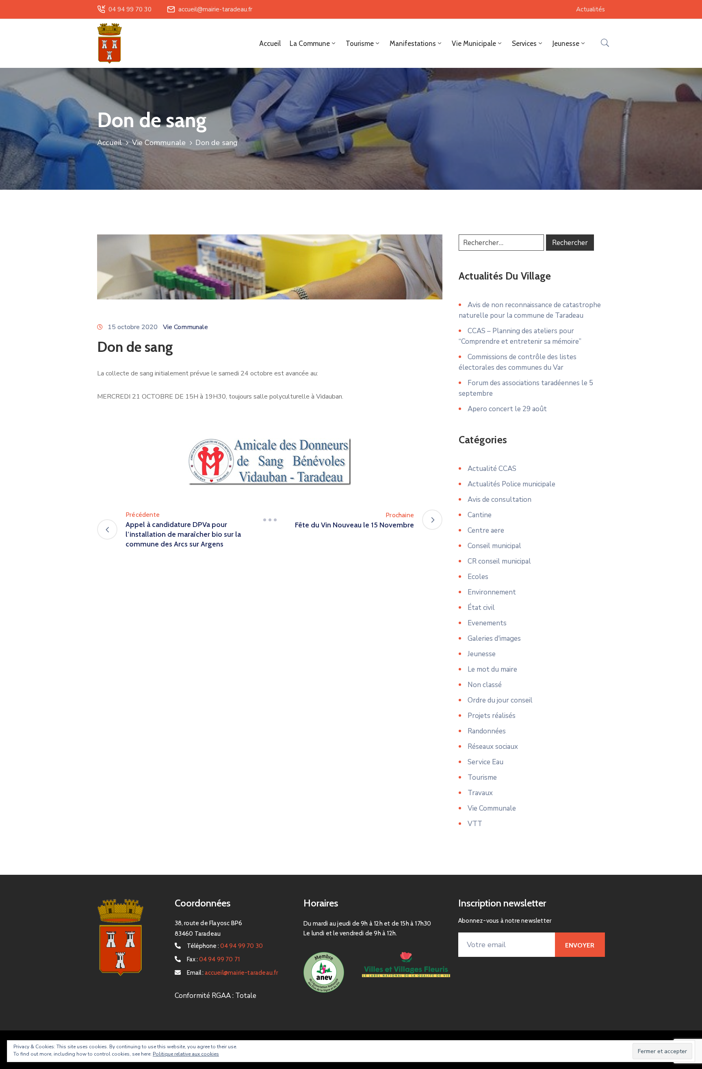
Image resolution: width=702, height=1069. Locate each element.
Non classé (485, 685)
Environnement (492, 592)
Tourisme (482, 777)
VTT (475, 823)
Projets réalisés (492, 715)
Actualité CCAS (492, 468)
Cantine (480, 515)
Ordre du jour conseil (500, 700)
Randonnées (487, 731)
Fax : (213, 959)
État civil (481, 607)
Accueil (270, 43)
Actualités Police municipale (511, 484)
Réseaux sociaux (493, 746)
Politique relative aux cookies (186, 1054)
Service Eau (485, 762)
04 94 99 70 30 (130, 9)
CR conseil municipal (499, 561)
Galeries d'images (494, 638)
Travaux (480, 793)
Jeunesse (482, 654)
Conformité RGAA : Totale (215, 995)
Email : (232, 972)
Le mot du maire (492, 669)
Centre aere (486, 530)
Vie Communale (159, 142)
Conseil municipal (494, 546)
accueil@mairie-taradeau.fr (215, 9)
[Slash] (270, 520)
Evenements (487, 623)
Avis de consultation (499, 499)
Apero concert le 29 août (507, 409)
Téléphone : (225, 946)
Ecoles (478, 576)
